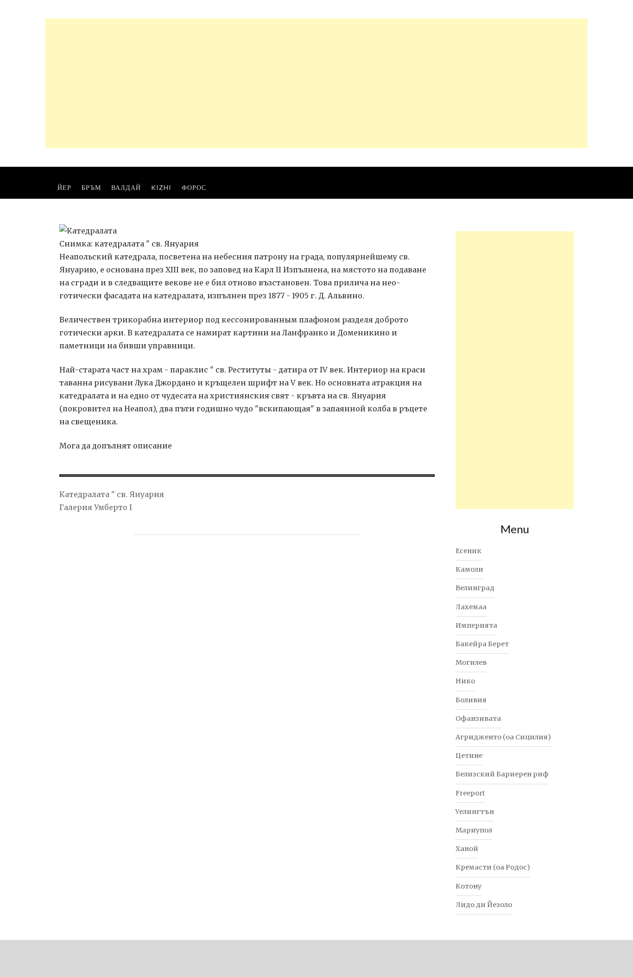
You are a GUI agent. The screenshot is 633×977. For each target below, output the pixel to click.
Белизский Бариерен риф (502, 774)
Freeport (470, 793)
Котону (468, 886)
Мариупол (474, 830)
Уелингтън (475, 811)
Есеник (468, 551)
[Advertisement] (316, 83)
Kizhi (161, 187)
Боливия (471, 700)
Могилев (471, 662)
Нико (465, 681)
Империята (476, 625)
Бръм (91, 187)
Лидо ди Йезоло (484, 905)
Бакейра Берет (482, 644)
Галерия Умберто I (95, 507)
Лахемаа (471, 607)
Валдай (126, 187)
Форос (194, 187)
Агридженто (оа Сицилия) (503, 737)
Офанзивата (478, 718)
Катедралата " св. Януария (111, 494)
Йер (64, 187)
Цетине (469, 755)
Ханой (467, 849)
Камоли (469, 569)
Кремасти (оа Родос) (493, 867)
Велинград (475, 588)
